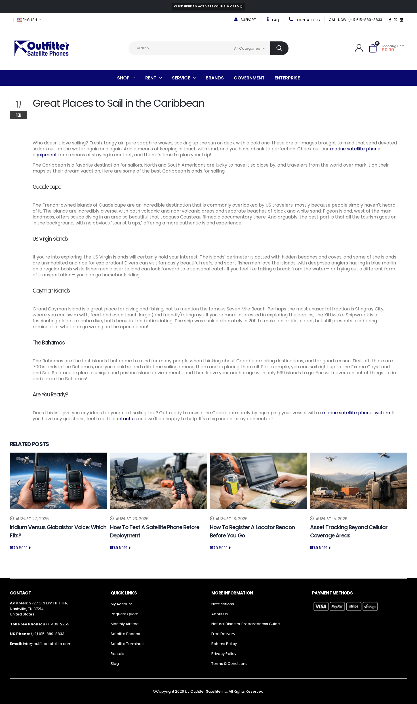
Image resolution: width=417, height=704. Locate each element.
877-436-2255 (56, 624)
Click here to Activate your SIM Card (207, 6)
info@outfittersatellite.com (47, 643)
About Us (219, 614)
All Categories (247, 48)
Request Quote (124, 614)
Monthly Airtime (125, 624)
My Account (121, 604)
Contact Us (308, 20)
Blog (115, 663)
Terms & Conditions (229, 663)
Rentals (117, 653)
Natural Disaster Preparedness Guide (245, 624)
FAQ (275, 20)
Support (248, 19)
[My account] (359, 48)
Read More (19, 547)
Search (279, 48)
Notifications (222, 604)
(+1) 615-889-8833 (47, 633)
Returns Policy (224, 643)
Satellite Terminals (127, 643)
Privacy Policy (223, 653)
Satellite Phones (125, 633)
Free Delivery (223, 633)
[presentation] (18, 483)
